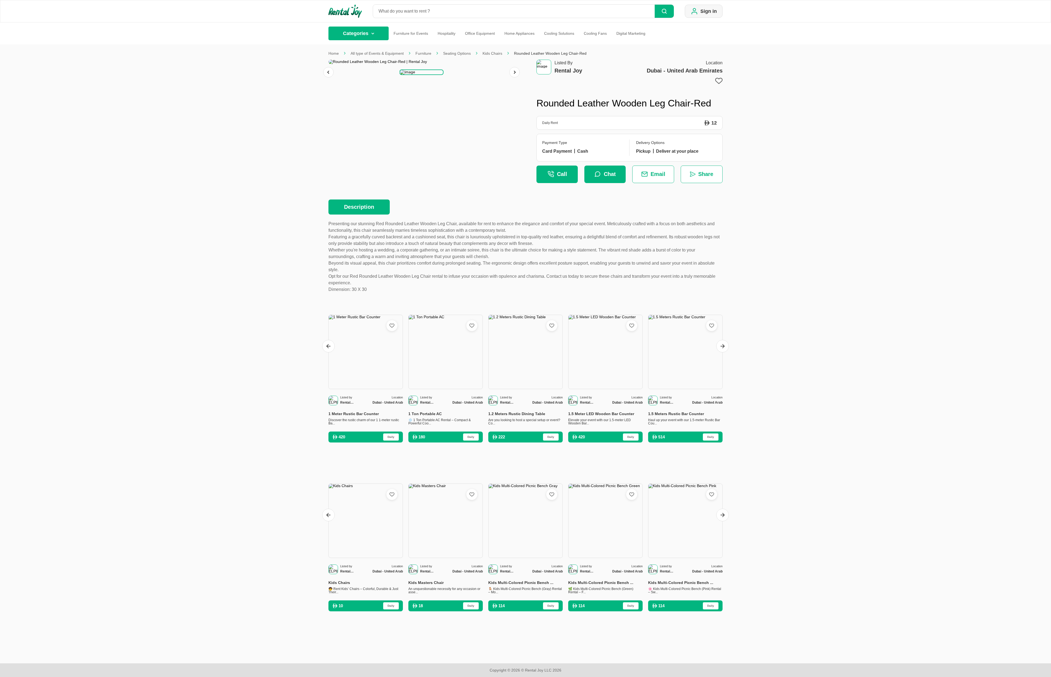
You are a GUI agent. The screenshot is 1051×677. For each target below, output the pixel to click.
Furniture (423, 53)
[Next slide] (514, 72)
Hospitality (446, 33)
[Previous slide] (328, 72)
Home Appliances (519, 33)
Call (562, 174)
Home (333, 53)
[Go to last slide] (328, 346)
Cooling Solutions (559, 33)
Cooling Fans (595, 33)
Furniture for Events (411, 33)
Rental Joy (568, 71)
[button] (422, 72)
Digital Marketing (630, 33)
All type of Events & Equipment (377, 53)
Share (705, 174)
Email (658, 174)
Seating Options (457, 53)
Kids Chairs (492, 53)
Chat (610, 174)
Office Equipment (480, 33)
